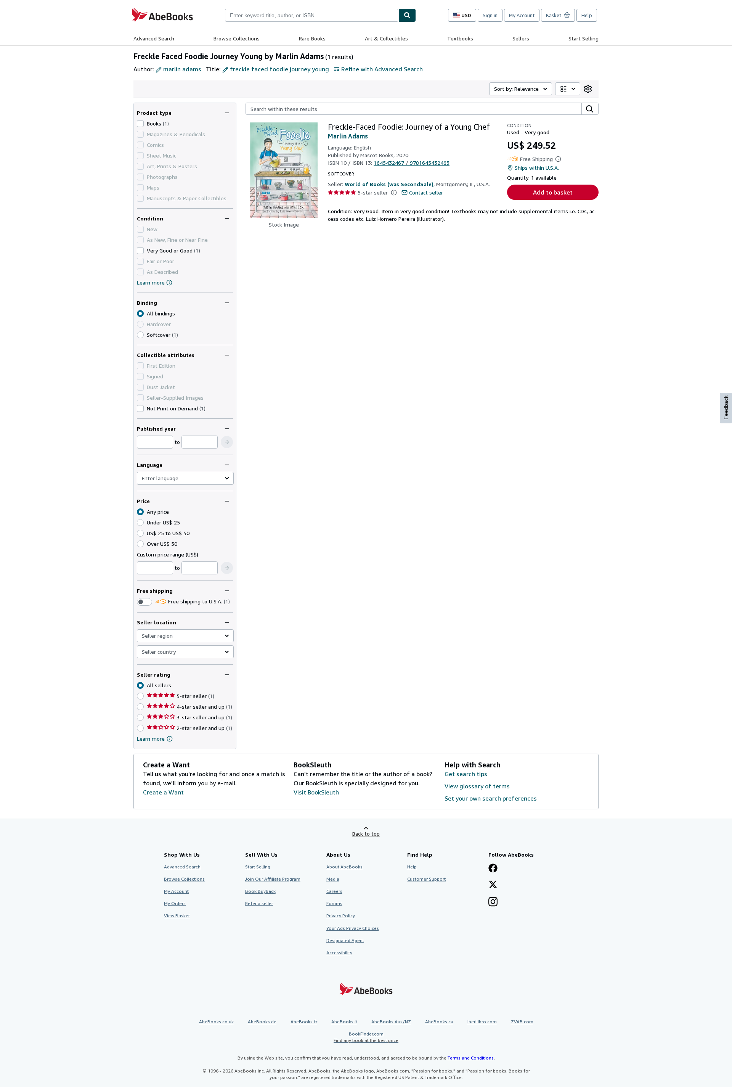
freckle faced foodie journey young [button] (279, 69)
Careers (334, 891)
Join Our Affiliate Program (272, 879)
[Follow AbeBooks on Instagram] (493, 902)
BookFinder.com (366, 1037)
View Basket (177, 915)
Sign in (490, 15)
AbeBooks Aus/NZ (391, 1021)
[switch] (144, 602)
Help (586, 15)
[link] (588, 89)
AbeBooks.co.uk (216, 1021)
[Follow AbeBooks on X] (493, 885)
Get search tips (466, 774)
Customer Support (426, 879)
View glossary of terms (477, 786)
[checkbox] (140, 123)
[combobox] (311, 15)
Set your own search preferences (491, 798)
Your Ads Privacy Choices (352, 928)
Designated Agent (345, 940)
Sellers (520, 38)
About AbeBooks (344, 867)
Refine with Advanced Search (382, 69)
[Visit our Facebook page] (493, 869)
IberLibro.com (482, 1021)
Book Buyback (260, 891)
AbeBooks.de (262, 1021)
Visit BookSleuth (316, 792)
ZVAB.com (522, 1021)
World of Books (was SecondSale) (389, 184)
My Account (522, 15)
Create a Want (163, 792)
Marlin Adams (348, 136)
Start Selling (583, 38)
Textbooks (460, 38)
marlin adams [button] (182, 69)
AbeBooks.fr (304, 1021)
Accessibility (339, 952)
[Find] (407, 15)
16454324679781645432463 (411, 162)
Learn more (151, 282)
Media (332, 879)
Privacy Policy (340, 915)
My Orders (175, 903)
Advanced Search (153, 38)
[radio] (140, 334)
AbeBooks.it (344, 1021)
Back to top (366, 833)
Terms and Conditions (471, 1058)
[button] (227, 442)
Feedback (726, 408)
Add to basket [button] (553, 192)
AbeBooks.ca (439, 1021)
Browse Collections (237, 38)
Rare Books (312, 38)
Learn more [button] (151, 738)
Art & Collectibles (386, 38)
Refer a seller (259, 903)
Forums (334, 903)
